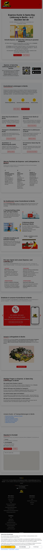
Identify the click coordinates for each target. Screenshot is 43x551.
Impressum (17, 549)
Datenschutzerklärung (4, 549)
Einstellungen (36, 546)
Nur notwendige (22, 546)
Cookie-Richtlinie (11, 549)
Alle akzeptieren (8, 546)
